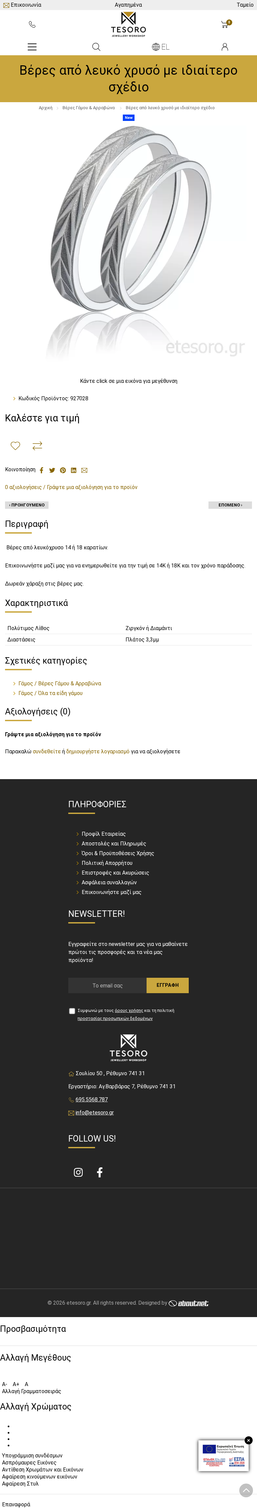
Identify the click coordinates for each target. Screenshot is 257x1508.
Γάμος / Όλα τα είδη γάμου (50, 693)
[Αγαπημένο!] (15, 445)
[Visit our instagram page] (79, 1173)
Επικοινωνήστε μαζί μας (112, 892)
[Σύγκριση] (37, 445)
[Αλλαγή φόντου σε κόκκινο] (15, 1434)
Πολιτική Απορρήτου (107, 863)
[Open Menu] (32, 47)
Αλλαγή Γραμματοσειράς (31, 1391)
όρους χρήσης (129, 1010)
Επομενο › (230, 504)
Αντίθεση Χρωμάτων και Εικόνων (42, 1469)
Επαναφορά (16, 1504)
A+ (16, 1384)
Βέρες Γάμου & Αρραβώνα (89, 107)
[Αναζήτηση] (96, 47)
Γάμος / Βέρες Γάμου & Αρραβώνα (59, 683)
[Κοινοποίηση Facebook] (42, 470)
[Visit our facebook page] (100, 1173)
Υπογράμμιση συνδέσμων (32, 1455)
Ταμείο (245, 5)
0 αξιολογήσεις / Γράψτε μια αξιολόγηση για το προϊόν (71, 487)
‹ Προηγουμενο (27, 504)
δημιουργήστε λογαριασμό (98, 751)
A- (4, 1384)
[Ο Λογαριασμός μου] (225, 47)
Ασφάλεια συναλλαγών (109, 882)
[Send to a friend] (84, 470)
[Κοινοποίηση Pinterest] (63, 470)
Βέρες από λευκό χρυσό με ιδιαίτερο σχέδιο (170, 107)
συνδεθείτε (47, 751)
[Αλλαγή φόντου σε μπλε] (15, 1447)
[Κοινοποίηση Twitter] (53, 470)
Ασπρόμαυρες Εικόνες (29, 1462)
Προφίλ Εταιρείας (104, 834)
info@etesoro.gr (95, 1112)
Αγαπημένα (128, 5)
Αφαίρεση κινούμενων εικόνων (39, 1476)
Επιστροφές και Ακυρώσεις (115, 873)
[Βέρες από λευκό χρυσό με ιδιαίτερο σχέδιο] (128, 243)
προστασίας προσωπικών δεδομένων (115, 1018)
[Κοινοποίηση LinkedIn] (74, 470)
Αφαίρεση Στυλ (20, 1484)
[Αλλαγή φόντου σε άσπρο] (15, 1428)
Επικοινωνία (26, 5)
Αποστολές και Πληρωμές (114, 843)
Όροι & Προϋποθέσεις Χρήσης (118, 853)
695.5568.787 (92, 1099)
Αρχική (46, 107)
